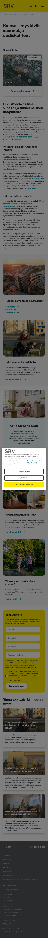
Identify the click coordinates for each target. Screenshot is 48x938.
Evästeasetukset (24, 471)
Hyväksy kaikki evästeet (24, 484)
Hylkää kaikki (24, 478)
